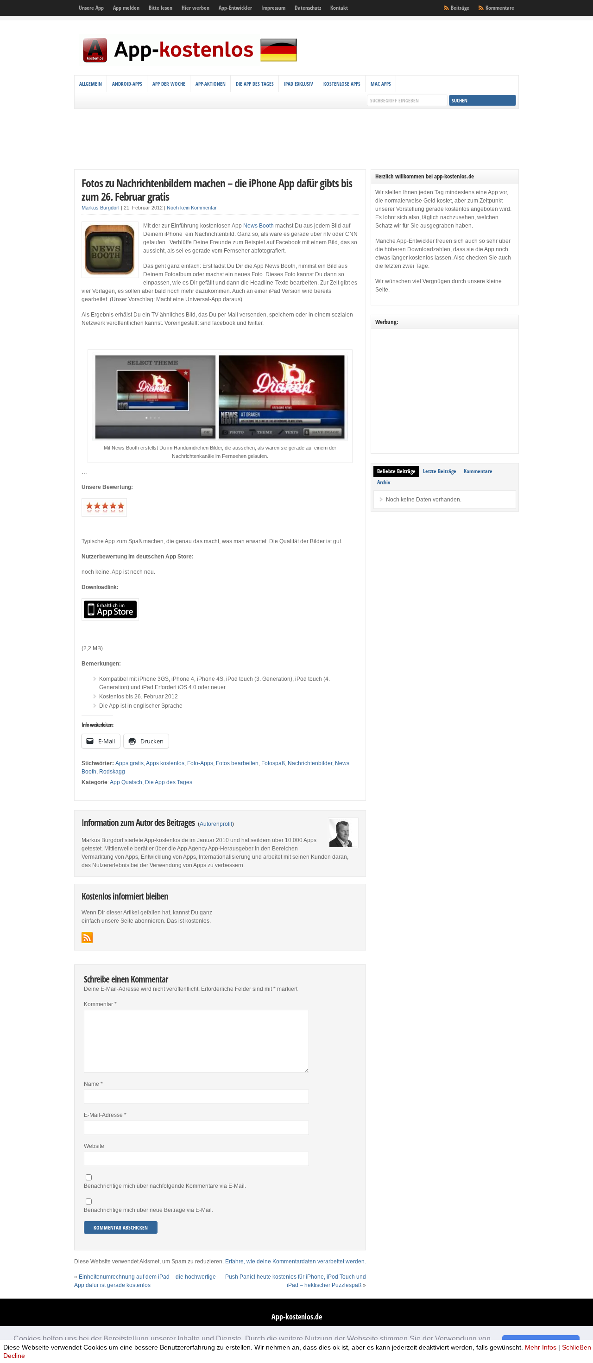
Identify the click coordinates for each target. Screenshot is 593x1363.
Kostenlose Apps (341, 83)
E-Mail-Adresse (105, 1115)
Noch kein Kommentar (192, 207)
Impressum (273, 8)
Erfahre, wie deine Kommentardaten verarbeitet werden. (295, 1261)
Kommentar (100, 1004)
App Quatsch (126, 782)
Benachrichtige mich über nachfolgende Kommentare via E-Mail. (165, 1186)
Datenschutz (308, 8)
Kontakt (339, 8)
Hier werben (195, 8)
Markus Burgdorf (101, 207)
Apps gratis (129, 763)
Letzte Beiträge (439, 471)
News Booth (258, 225)
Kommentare (500, 8)
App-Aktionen (211, 83)
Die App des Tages (255, 83)
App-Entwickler (235, 8)
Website (94, 1146)
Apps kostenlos (165, 763)
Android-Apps (127, 83)
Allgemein (90, 83)
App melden (126, 8)
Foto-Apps (200, 763)
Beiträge (460, 8)
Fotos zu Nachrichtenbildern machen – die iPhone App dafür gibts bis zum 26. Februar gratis (217, 189)
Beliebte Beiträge (396, 471)
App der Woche (168, 83)
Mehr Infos (540, 1347)
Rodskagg (112, 771)
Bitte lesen (160, 8)
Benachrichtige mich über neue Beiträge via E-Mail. (148, 1210)
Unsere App (91, 8)
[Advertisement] (296, 139)
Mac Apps (381, 83)
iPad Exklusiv (298, 83)
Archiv (383, 482)
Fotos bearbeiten (237, 763)
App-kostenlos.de (296, 1317)
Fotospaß (273, 763)
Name (93, 1084)
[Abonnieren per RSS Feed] (87, 937)
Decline (14, 1355)
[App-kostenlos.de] (190, 64)
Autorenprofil (216, 824)
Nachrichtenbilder (310, 763)
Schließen (576, 1347)
